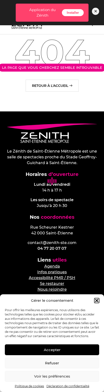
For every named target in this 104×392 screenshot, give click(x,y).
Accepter (52, 349)
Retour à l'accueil (50, 86)
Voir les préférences (52, 376)
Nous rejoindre (52, 289)
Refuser (52, 363)
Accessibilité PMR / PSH (52, 278)
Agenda (52, 266)
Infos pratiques (52, 272)
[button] (96, 300)
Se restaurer (52, 283)
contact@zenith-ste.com (52, 242)
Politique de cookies (29, 386)
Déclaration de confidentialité (67, 386)
